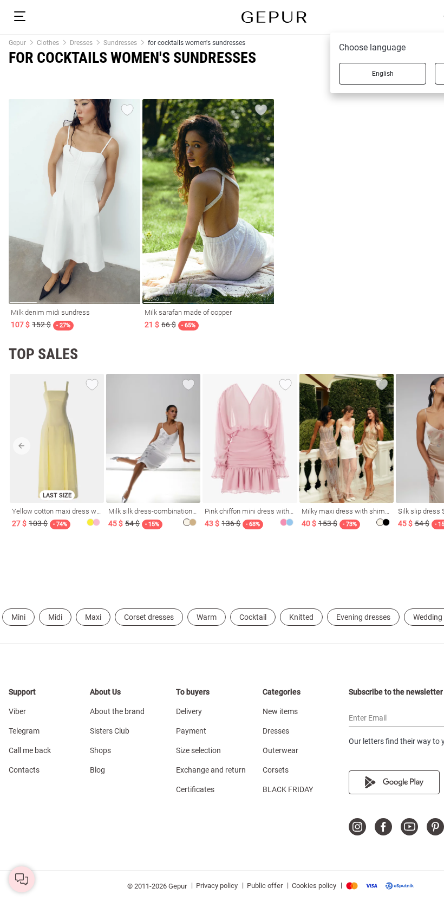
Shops (100, 750)
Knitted (301, 617)
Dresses (276, 731)
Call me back (30, 750)
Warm (207, 617)
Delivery (189, 711)
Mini (18, 617)
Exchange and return (211, 770)
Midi (55, 617)
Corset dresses (149, 617)
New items (280, 711)
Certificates (195, 789)
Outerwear (280, 750)
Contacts (24, 770)
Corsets (276, 770)
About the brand (117, 711)
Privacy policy (217, 885)
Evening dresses (363, 617)
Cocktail (252, 617)
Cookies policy (314, 885)
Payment (191, 731)
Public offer (265, 885)
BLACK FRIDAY (288, 789)
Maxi (93, 617)
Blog (97, 770)
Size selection (198, 750)
